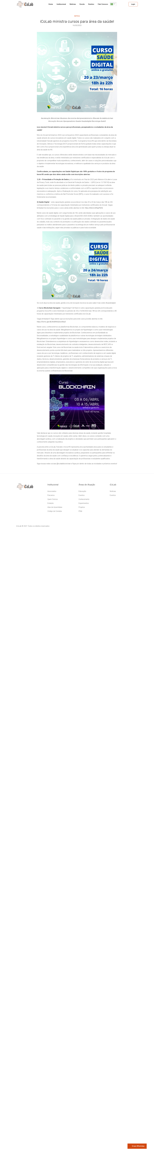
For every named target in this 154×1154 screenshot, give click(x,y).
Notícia (77, 16)
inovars (60, 121)
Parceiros (51, 495)
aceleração (46, 118)
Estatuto (50, 503)
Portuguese (114, 4)
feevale (96, 118)
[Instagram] (131, 1101)
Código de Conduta (54, 511)
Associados (51, 491)
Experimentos (84, 503)
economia (72, 118)
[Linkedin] (127, 1101)
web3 (104, 121)
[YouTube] (135, 1101)
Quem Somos (52, 499)
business (64, 118)
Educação (82, 491)
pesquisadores (69, 121)
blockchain (56, 118)
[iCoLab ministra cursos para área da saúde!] (77, 72)
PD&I (80, 511)
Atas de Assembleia (54, 507)
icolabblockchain (107, 118)
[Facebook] (123, 1101)
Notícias (113, 491)
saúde (78, 121)
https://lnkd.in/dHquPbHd (94, 208)
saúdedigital (86, 121)
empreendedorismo (85, 118)
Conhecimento (84, 499)
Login (133, 4)
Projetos (82, 507)
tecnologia (96, 121)
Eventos (82, 495)
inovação (52, 121)
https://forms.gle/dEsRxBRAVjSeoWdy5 (51, 322)
